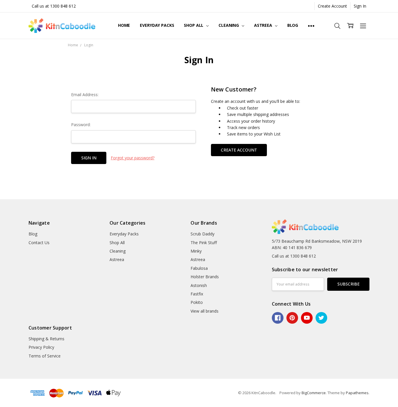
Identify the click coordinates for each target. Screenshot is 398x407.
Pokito (197, 302)
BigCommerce (314, 392)
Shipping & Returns (46, 338)
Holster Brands (205, 276)
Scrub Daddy (202, 234)
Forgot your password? (132, 158)
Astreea (263, 25)
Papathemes (357, 392)
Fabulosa (199, 268)
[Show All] (311, 26)
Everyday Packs (157, 25)
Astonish (199, 285)
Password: (81, 124)
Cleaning (229, 25)
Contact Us (39, 242)
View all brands (205, 311)
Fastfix (197, 294)
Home (124, 25)
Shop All (194, 25)
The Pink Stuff (204, 242)
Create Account (332, 6)
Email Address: (84, 94)
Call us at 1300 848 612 (54, 6)
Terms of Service (45, 356)
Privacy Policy (41, 347)
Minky (196, 251)
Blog (292, 25)
